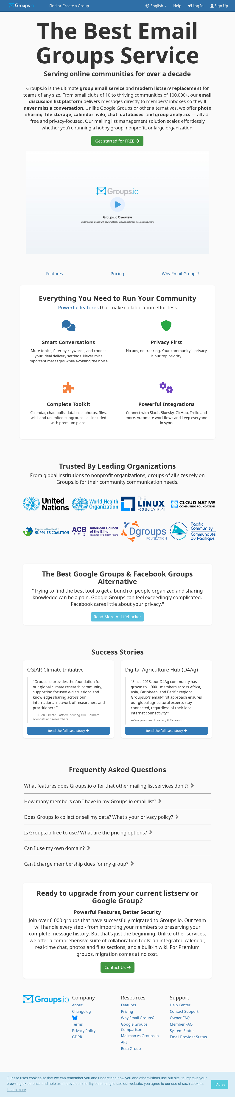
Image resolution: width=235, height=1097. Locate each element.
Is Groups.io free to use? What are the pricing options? (86, 832)
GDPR (77, 1036)
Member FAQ (181, 1024)
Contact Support (184, 1011)
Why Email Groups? (180, 273)
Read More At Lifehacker (117, 616)
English (157, 5)
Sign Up (221, 5)
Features (54, 273)
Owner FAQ (180, 1017)
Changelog (81, 1011)
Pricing (117, 273)
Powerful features (78, 307)
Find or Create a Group (69, 5)
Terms (77, 1024)
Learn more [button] (16, 1090)
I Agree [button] (220, 1084)
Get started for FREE (115, 141)
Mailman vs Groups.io (140, 1035)
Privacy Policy (83, 1030)
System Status (182, 1030)
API (124, 1042)
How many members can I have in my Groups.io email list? (90, 801)
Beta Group (131, 1048)
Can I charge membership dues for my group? (76, 864)
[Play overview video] (117, 202)
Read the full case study (67, 730)
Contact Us (115, 967)
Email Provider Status (188, 1036)
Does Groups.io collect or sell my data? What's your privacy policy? (99, 817)
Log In (198, 5)
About (77, 1004)
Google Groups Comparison (134, 1027)
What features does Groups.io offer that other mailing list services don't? (107, 786)
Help (177, 5)
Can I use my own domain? (55, 848)
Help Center (180, 1004)
